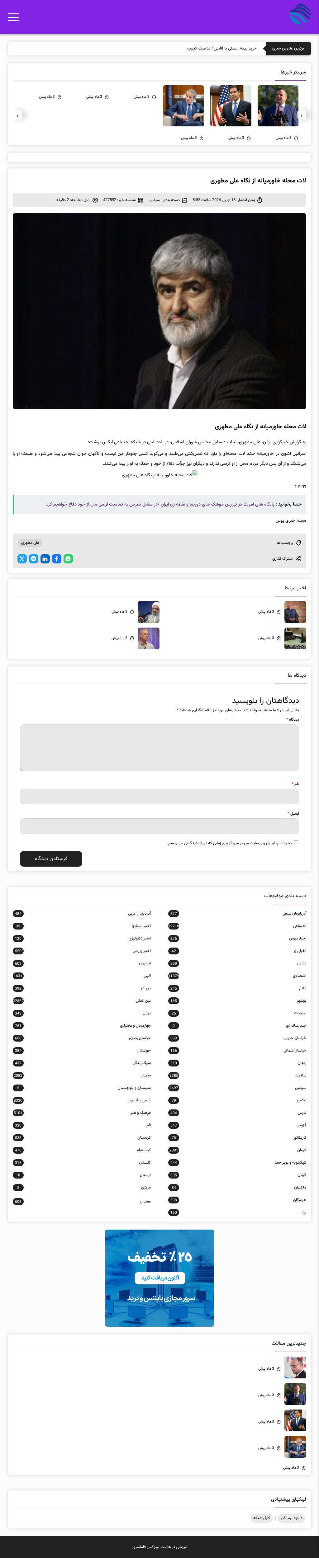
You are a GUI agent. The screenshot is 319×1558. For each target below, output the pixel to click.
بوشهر (238, 1001)
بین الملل (82, 1001)
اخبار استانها (83, 926)
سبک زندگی (83, 1063)
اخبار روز (239, 951)
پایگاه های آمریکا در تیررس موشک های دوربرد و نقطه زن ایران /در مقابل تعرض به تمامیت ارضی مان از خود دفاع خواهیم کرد (160, 504)
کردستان (83, 1138)
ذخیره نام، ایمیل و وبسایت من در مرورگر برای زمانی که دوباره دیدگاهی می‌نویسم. (229, 843)
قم (83, 1125)
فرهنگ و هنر (82, 1113)
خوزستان (83, 1050)
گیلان (238, 1175)
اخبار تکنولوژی (83, 938)
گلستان (83, 1163)
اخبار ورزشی (82, 951)
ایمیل (293, 814)
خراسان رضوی (83, 1038)
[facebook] (56, 558)
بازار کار (83, 988)
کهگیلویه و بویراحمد (238, 1163)
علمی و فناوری (82, 1100)
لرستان (83, 1175)
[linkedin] (45, 558)
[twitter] (22, 558)
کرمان (237, 1150)
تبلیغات (239, 1013)
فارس (238, 1113)
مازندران (239, 1187)
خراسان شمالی (238, 1050)
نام (295, 784)
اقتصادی (237, 976)
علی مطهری (30, 543)
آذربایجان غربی (83, 914)
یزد (238, 1212)
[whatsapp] (68, 558)
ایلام (238, 988)
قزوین (238, 1125)
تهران (83, 1013)
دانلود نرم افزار (291, 1518)
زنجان (238, 1063)
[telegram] (33, 558)
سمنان (82, 1075)
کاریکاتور (239, 1138)
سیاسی (154, 200)
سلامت (237, 1075)
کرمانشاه (83, 1150)
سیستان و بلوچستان (84, 1088)
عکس (239, 1100)
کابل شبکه (261, 1518)
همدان (83, 1201)
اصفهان (83, 963)
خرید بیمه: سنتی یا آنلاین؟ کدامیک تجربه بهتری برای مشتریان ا (203, 48)
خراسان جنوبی (238, 1038)
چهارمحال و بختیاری (83, 1026)
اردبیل (238, 963)
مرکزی (84, 1187)
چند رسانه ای (239, 1026)
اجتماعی (237, 926)
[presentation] (301, 115)
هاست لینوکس (159, 1547)
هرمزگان (238, 1200)
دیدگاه (292, 720)
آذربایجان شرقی (238, 914)
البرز (82, 976)
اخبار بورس (238, 938)
